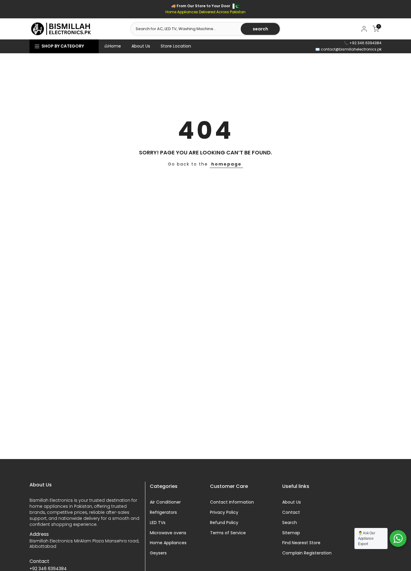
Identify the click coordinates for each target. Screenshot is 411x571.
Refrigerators (163, 512)
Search (289, 523)
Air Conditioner (165, 502)
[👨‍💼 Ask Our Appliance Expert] (398, 538)
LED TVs (157, 523)
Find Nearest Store (301, 543)
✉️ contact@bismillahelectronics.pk (348, 49)
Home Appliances (168, 543)
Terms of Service (228, 533)
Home (114, 46)
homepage (226, 164)
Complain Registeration (307, 553)
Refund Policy (224, 523)
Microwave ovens (168, 533)
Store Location (176, 46)
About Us (140, 46)
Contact (291, 512)
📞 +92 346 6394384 (363, 42)
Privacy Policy (224, 512)
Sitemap (291, 533)
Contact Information (232, 502)
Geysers (158, 553)
